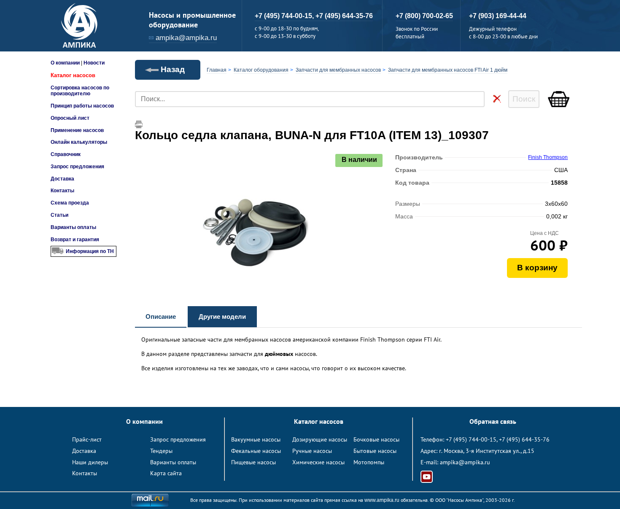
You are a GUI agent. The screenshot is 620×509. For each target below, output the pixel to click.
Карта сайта (166, 473)
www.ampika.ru (381, 500)
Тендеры (161, 451)
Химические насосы (318, 462)
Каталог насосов (73, 75)
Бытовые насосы (374, 451)
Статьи (59, 215)
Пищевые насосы (253, 462)
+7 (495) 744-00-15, (285, 15)
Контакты (62, 191)
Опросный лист (70, 118)
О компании (65, 63)
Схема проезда (70, 203)
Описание (161, 316)
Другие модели (222, 316)
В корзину (537, 267)
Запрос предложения (77, 167)
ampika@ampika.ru (186, 38)
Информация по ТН (90, 251)
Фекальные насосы (256, 451)
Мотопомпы (368, 462)
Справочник (66, 154)
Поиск (523, 98)
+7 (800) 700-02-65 (424, 15)
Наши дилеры (90, 462)
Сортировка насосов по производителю (80, 91)
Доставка (62, 179)
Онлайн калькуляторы (79, 142)
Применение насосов (77, 130)
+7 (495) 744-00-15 (471, 439)
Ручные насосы (312, 451)
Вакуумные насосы (255, 439)
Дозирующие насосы (319, 439)
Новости (94, 63)
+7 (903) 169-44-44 (497, 15)
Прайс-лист (87, 439)
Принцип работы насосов (82, 106)
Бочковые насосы (376, 439)
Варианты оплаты (73, 227)
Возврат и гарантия (75, 239)
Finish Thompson (548, 157)
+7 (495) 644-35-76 (344, 15)
